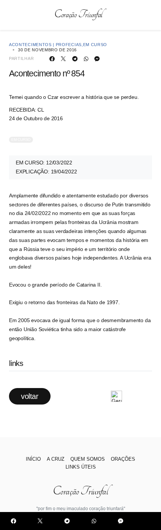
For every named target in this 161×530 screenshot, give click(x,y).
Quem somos (87, 459)
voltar (30, 396)
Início (33, 459)
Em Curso (95, 44)
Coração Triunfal (78, 14)
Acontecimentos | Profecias (45, 44)
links (16, 363)
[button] (12, 15)
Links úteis (81, 466)
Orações (123, 459)
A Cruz (55, 459)
